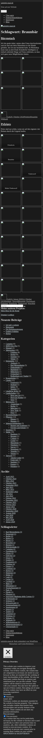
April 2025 (10, 477)
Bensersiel (11, 534)
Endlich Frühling (12, 331)
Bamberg (14, 434)
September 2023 (12, 485)
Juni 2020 (9, 515)
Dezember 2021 (12, 500)
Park (9, 590)
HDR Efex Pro (11, 346)
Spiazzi (10, 609)
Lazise (9, 579)
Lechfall (10, 581)
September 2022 (12, 492)
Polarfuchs (13, 303)
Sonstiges (9, 430)
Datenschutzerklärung (14, 18)
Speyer (13, 447)
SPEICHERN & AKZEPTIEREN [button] (16, 734)
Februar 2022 (11, 498)
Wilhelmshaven (13, 622)
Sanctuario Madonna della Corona (20, 596)
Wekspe (10, 618)
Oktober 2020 (11, 509)
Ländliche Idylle (12, 391)
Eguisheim (11, 551)
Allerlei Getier (16, 458)
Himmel (9, 348)
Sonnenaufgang (13, 605)
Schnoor (10, 601)
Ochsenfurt (15, 374)
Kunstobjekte (11, 378)
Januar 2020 (10, 522)
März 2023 (10, 489)
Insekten (14, 462)
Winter (13, 359)
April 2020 (10, 520)
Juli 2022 (9, 494)
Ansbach (14, 363)
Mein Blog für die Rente (10, 311)
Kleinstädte (10, 361)
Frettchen (4, 303)
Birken (9, 538)
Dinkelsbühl (15, 367)
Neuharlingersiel (13, 588)
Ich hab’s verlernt (12, 325)
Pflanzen (9, 417)
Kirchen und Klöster (18, 428)
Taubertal (10, 614)
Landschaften (11, 393)
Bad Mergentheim (17, 365)
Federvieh (14, 460)
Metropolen (10, 402)
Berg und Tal (15, 395)
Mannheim (15, 443)
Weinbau (10, 616)
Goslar (13, 441)
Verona (13, 454)
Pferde (9, 592)
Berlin (13, 406)
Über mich (10, 15)
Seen (12, 400)
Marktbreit (14, 370)
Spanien (14, 389)
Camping (9, 344)
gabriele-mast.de (7, 3)
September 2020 (12, 511)
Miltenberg (15, 372)
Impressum (10, 20)
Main (9, 584)
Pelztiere (27, 117)
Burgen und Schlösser (19, 426)
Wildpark (4, 119)
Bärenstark (8, 38)
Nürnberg (14, 445)
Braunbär (33, 117)
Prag (12, 413)
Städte (8, 432)
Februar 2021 (11, 505)
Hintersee (11, 573)
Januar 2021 (10, 507)
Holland (14, 385)
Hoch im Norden (17, 398)
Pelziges (6, 124)
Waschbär (31, 303)
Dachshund (30, 301)
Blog (7, 22)
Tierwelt (15, 301)
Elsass (9, 558)
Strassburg (14, 449)
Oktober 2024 (11, 479)
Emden (10, 560)
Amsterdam (15, 404)
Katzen (13, 464)
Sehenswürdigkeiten (13, 423)
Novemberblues (12, 415)
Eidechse (10, 556)
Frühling (14, 352)
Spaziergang (12, 607)
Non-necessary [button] (9, 714)
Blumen (13, 421)
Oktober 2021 (11, 502)
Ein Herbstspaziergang (14, 329)
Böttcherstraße (12, 547)
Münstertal (11, 586)
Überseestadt (12, 627)
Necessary (10, 697)
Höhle (9, 575)
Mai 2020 (9, 517)
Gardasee (10, 569)
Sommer (14, 357)
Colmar (13, 438)
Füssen (10, 566)
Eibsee (9, 553)
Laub (9, 577)
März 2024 (10, 481)
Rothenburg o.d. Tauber (20, 376)
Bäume (13, 419)
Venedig (14, 451)
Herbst (8, 334)
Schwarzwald (12, 603)
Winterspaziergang (14, 624)
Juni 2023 (9, 487)
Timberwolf (22, 303)
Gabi (9, 117)
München (14, 408)
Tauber (10, 612)
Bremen (13, 436)
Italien (13, 387)
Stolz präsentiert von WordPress (26, 641)
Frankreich (15, 382)
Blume (9, 541)
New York (14, 410)
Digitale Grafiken (7, 315)
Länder (8, 380)
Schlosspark (11, 599)
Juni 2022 (9, 496)
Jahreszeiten (10, 350)
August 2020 (11, 513)
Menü (4, 11)
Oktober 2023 (11, 483)
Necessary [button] (7, 694)
